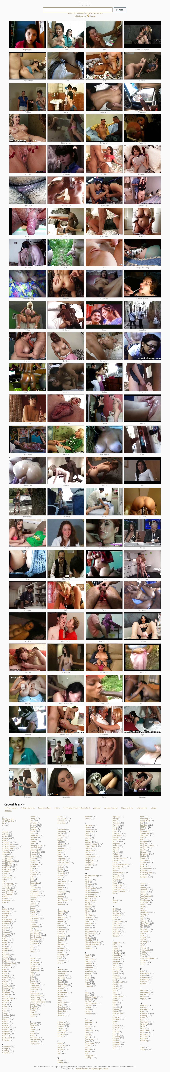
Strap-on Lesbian (147, 846)
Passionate (89, 1039)
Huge (59, 1005)
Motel (87, 936)
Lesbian (88, 842)
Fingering (61, 859)
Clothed (33, 875)
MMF (87, 921)
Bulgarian (6, 1034)
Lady (87, 827)
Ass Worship (7, 894)
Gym (59, 959)
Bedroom (6, 955)
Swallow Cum (145, 869)
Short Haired (118, 982)
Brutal (4, 1029)
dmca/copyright (95, 1069)
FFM (59, 852)
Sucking (143, 862)
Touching (143, 942)
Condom (33, 898)
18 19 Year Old (8, 821)
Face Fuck (61, 830)
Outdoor (88, 1014)
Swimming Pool (146, 873)
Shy (114, 990)
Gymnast (61, 961)
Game (59, 915)
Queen (115, 900)
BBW (4, 938)
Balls (4, 926)
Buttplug (5, 1040)
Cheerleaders (35, 852)
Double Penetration (37, 1002)
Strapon (143, 848)
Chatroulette (35, 848)
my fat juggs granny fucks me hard (76, 808)
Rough (115, 930)
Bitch (4, 980)
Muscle (88, 946)
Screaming (117, 955)
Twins (142, 964)
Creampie (33, 916)
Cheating (33, 850)
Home (59, 990)
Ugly (142, 971)
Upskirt (143, 984)
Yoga (142, 1047)
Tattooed (143, 890)
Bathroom (6, 934)
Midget (88, 907)
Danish (32, 964)
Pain (86, 1020)
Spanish (116, 1040)
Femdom (60, 848)
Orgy (87, 1009)
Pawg (87, 1041)
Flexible (60, 875)
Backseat (5, 913)
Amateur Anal (7, 844)
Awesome (6, 900)
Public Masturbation (120, 864)
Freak (59, 894)
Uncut (142, 975)
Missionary (89, 917)
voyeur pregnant (11, 808)
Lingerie (88, 854)
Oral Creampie (91, 1003)
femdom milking (44, 808)
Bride (4, 1021)
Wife (142, 1032)
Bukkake (5, 1032)
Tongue (143, 937)
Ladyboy (88, 830)
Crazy (32, 914)
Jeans (59, 1047)
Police (115, 827)
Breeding (5, 1019)
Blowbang (6, 992)
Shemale (116, 978)
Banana (5, 928)
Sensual (115, 963)
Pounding (116, 839)
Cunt (32, 945)
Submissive (144, 860)
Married (88, 880)
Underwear (144, 977)
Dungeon (33, 1014)
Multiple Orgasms (92, 944)
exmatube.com (82, 1069)
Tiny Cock (144, 925)
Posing (115, 837)
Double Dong (35, 998)
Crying (32, 920)
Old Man (88, 999)
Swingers (143, 877)
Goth (59, 946)
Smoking (116, 1019)
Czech (32, 952)
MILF (87, 909)
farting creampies (28, 808)
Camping (5, 1051)
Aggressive (6, 838)
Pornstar (116, 833)
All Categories (80, 16)
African (5, 836)
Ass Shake (6, 888)
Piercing (88, 1058)
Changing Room (36, 846)
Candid (32, 817)
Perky (87, 1047)
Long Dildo (89, 863)
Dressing (33, 1006)
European (33, 1038)
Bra (3, 1011)
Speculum (116, 1044)
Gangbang (61, 917)
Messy (87, 903)
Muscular (88, 948)
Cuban (32, 922)
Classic (32, 862)
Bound (4, 1009)
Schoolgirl (116, 953)
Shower (115, 988)
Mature (88, 890)
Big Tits (5, 967)
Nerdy (87, 970)
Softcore (116, 1026)
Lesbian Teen (90, 846)
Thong (142, 910)
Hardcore (61, 978)
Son (114, 1034)
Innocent (60, 1026)
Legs (87, 840)
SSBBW (143, 827)
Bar (3, 930)
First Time (61, 861)
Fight (59, 854)
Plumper (116, 825)
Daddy (32, 958)
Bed (3, 953)
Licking (87, 848)
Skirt (114, 1003)
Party (87, 1037)
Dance (32, 960)
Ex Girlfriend (35, 1040)
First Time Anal (63, 863)
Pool (114, 831)
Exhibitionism (35, 1044)
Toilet (142, 935)
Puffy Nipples (118, 873)
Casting (33, 827)
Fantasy (60, 840)
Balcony (5, 915)
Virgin (142, 997)
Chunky (33, 860)
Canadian (6, 1053)
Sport (142, 817)
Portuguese (117, 835)
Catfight (33, 829)
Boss (4, 1005)
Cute (32, 949)
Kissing (60, 1062)
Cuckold (33, 925)
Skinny (115, 1001)
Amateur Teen (7, 848)
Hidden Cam (62, 984)
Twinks (143, 962)
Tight (142, 919)
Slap (114, 1005)
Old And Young (90, 997)
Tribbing (143, 952)
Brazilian (5, 1015)
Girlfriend (61, 930)
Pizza (115, 821)
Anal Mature (7, 865)
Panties (88, 1026)
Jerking (60, 1049)
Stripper (143, 852)
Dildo (32, 975)
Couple (32, 910)
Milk (86, 913)
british (57, 808)
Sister (115, 994)
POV (114, 842)
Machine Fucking (91, 876)
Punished (116, 877)
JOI (58, 1053)
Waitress (143, 1005)
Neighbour (89, 967)
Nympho (88, 986)
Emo (31, 1027)
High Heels (61, 986)
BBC (4, 936)
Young (142, 1049)
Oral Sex (88, 1005)
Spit (114, 1048)
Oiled (87, 995)
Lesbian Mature (91, 844)
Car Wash (33, 823)
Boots (4, 1003)
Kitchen (88, 817)
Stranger (143, 842)
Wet (142, 1020)
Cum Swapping (36, 937)
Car (31, 821)
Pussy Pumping (118, 889)
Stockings (144, 835)
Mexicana (89, 905)
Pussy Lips (117, 887)
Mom (87, 928)
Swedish (143, 871)
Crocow (92, 16)
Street (142, 850)
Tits (141, 927)
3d (3, 823)
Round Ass (117, 932)
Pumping (116, 875)
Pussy (115, 883)
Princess (116, 848)
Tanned (143, 888)
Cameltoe (6, 1047)
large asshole (142, 808)
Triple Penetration (147, 958)
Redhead (116, 913)
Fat (58, 842)
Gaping (60, 919)
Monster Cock (90, 932)
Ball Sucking (7, 919)
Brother (5, 1025)
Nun (86, 980)
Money (87, 930)
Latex (87, 834)
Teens (142, 904)
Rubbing (116, 934)
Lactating (88, 825)
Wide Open (144, 1030)
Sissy (114, 992)
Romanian (116, 925)
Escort (32, 1033)
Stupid (142, 858)
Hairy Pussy (62, 972)
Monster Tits (90, 934)
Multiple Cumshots (92, 942)
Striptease (144, 854)
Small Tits (116, 1017)
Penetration (89, 1043)
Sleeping (116, 1009)
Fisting (60, 867)
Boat (4, 996)
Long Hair (89, 865)
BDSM (4, 940)
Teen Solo (144, 902)
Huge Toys (61, 1007)
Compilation (35, 895)
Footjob (60, 883)
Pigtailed (116, 817)
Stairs (142, 829)
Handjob (60, 976)
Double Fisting (35, 1000)
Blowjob (5, 994)
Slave (115, 1007)
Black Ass (6, 986)
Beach (4, 942)
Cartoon (33, 825)
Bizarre (5, 982)
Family (60, 838)
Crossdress (34, 918)
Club (31, 877)
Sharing (115, 972)
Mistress (88, 919)
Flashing (60, 871)
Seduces (116, 959)
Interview (61, 1034)
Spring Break (145, 821)
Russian (116, 936)
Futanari (60, 904)
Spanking (116, 1042)
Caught (32, 831)
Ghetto (60, 928)
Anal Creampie (8, 861)
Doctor (32, 981)
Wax (142, 1011)
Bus (3, 1036)
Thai (142, 908)
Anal (4, 855)
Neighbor (88, 965)
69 (3, 825)
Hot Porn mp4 (8, 819)
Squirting (143, 825)
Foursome (61, 892)
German (60, 925)
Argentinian (6, 877)
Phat (87, 1053)
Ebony (32, 1023)
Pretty (115, 846)
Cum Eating (34, 933)
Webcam (143, 1014)
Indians (60, 1022)
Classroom (34, 864)
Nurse (87, 982)
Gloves (60, 938)
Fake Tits (61, 836)
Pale (86, 1024)
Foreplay (60, 888)
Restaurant (117, 915)
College (33, 889)
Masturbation (90, 888)
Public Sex (117, 869)
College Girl (34, 891)
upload (105, 1069)
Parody (88, 1035)
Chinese (33, 854)
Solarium (116, 1028)
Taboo (142, 883)
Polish (115, 829)
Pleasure (116, 823)
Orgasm (88, 1007)
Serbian (115, 965)
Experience (61, 819)
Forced (60, 886)
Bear (4, 946)
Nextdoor (89, 972)
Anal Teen (6, 867)
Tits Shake (144, 931)
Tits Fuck (143, 929)
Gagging (60, 913)
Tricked (143, 956)
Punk (114, 881)
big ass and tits (127, 808)
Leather (88, 838)
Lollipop (88, 859)
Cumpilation (34, 939)
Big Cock (5, 959)
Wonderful (144, 1034)
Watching (144, 1009)
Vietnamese (144, 992)
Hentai (60, 982)
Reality (115, 911)
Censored (33, 837)
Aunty (4, 898)
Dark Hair (34, 967)
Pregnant (116, 844)
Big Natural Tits (8, 963)
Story (142, 839)
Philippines (89, 1056)
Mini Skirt (89, 915)
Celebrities (34, 835)
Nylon (87, 984)
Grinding (60, 955)
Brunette (5, 1027)
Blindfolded (6, 988)
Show (115, 986)
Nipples (88, 974)
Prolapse (116, 854)
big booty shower (111, 808)
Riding (115, 919)
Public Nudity (118, 866)
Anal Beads (6, 859)
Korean (88, 819)
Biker (4, 969)
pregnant (96, 808)
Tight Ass (143, 921)
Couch (32, 906)
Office (87, 993)
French (60, 898)
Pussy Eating (117, 885)
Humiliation (62, 1009)
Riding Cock (117, 921)
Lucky (87, 869)
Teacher (143, 892)
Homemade (62, 992)
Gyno (59, 963)
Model (87, 925)
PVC (114, 893)
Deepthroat (34, 971)
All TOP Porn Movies (76, 13)
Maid (87, 878)
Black (4, 984)
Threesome (144, 913)
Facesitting (61, 832)
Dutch (32, 1016)
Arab (4, 875)
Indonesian (61, 1024)
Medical (88, 898)
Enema (32, 1029)
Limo (87, 852)
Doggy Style (34, 985)
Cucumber (34, 927)
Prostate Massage (120, 858)
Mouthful (88, 940)
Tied (142, 917)
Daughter (33, 969)
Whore (143, 1028)
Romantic (116, 928)
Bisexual (5, 978)
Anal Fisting (6, 863)
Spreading (144, 819)
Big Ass (5, 957)
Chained (33, 842)
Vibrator (143, 990)
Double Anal (34, 994)
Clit (31, 871)
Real (114, 909)
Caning (32, 819)
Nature (88, 961)
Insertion (60, 1028)
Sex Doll (116, 967)
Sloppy (115, 1011)
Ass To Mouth (7, 892)
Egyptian (33, 1025)
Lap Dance (89, 832)
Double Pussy (35, 1004)
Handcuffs (61, 974)
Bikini (4, 971)
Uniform (143, 982)
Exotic (59, 817)
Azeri (4, 902)
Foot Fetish (61, 881)
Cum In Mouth (35, 935)
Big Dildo (6, 961)
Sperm (115, 1046)
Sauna (115, 947)
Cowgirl (33, 912)
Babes (4, 909)
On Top (88, 1001)
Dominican (34, 989)
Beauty (5, 951)
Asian (4, 880)
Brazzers (5, 1017)
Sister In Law (118, 997)
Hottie (59, 1001)
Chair (32, 844)
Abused (5, 832)
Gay (59, 923)
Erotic (32, 1031)
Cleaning (33, 866)
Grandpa (60, 948)
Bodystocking (7, 998)
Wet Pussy (144, 1022)
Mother (88, 938)
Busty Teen (6, 1038)
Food (59, 879)
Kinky (59, 1060)
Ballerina (5, 924)
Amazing (5, 851)
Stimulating (144, 833)
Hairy (59, 970)
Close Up (33, 873)
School (115, 951)
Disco (32, 979)
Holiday (60, 988)
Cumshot (33, 941)
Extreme (60, 821)
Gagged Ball (62, 911)
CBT (31, 833)
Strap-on (143, 844)
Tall (141, 886)
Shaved (115, 974)
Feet (59, 846)
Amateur (5, 842)
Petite (87, 1051)
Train (142, 946)
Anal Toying (6, 869)
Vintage (143, 994)
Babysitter (6, 911)
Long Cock (89, 861)
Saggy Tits (117, 943)
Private (115, 852)
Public (115, 862)
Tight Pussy (144, 923)
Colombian (34, 893)
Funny (59, 902)
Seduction (116, 961)
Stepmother (145, 831)
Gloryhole (61, 936)
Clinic (32, 869)
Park (87, 1033)
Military (88, 911)
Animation (6, 871)
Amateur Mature (8, 846)
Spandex (116, 1038)
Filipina (60, 857)
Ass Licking (6, 886)
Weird (142, 1018)
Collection (34, 887)
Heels (59, 980)
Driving (33, 1010)
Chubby (33, 858)
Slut (114, 1015)
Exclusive (33, 1042)
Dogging (33, 983)
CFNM (32, 839)
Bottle (4, 1007)
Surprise (143, 866)
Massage (88, 884)
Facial (59, 834)
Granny (60, 950)
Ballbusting (6, 922)
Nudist (87, 978)
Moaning (88, 923)
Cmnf (32, 879)
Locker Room (90, 857)
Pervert (88, 1049)
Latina (87, 836)
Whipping (144, 1024)
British (5, 1023)
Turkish (143, 960)
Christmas (34, 856)
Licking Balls (90, 850)
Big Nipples (6, 965)
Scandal (116, 949)
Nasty (87, 955)
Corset (32, 902)
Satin (114, 945)
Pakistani (88, 1022)
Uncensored (145, 973)
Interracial (61, 1032)
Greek (59, 952)
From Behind (62, 900)
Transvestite (145, 950)
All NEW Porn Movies (94, 13)
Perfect (88, 1045)
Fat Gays (60, 844)
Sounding (116, 1036)
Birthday (5, 976)
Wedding (143, 1016)
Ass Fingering (7, 884)
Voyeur (143, 999)
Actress (5, 834)
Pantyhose (89, 1031)
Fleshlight (61, 873)
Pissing (115, 819)
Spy (141, 823)
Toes (142, 933)
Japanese (61, 1045)
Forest (59, 890)
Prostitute (117, 860)
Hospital (60, 997)
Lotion (87, 867)
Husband (61, 1015)
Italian (59, 1036)
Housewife (61, 1003)
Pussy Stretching (119, 891)
